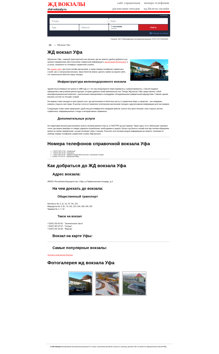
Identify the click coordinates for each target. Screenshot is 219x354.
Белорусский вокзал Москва (60, 255)
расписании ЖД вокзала (115, 62)
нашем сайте (56, 69)
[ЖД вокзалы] (50, 45)
